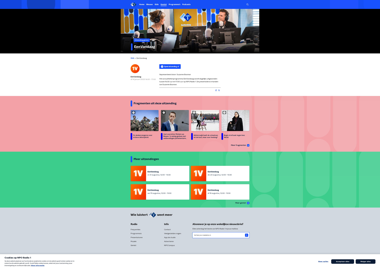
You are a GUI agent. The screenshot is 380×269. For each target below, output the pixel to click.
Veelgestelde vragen (172, 233)
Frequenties (135, 230)
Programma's (174, 4)
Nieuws (149, 4)
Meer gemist (240, 203)
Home (141, 4)
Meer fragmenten (238, 145)
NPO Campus (169, 245)
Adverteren (169, 241)
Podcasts (186, 4)
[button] (247, 4)
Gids (157, 4)
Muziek (133, 241)
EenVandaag (136, 77)
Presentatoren (137, 237)
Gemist (164, 4)
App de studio (170, 237)
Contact (167, 230)
